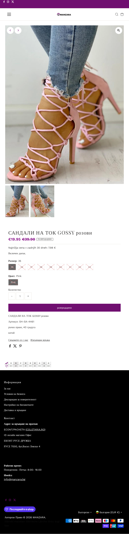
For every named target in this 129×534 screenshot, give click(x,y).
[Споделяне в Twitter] (15, 346)
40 (60, 267)
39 (50, 267)
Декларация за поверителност (20, 399)
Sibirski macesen (15, 521)
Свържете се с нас (18, 340)
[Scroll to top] (123, 528)
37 (31, 267)
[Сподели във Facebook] (10, 346)
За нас (7, 388)
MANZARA (39, 517)
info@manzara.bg (14, 479)
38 (41, 267)
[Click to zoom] (118, 30)
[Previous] (10, 30)
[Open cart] (122, 14)
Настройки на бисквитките (19, 404)
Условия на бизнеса (14, 393)
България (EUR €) (110, 512)
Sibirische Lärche (36, 521)
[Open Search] (116, 14)
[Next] (18, 30)
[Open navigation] (19, 14)
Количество (14, 289)
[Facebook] (4, 4)
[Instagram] (8, 4)
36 (21, 267)
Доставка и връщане (15, 410)
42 (79, 267)
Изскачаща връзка (40, 340)
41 (70, 267)
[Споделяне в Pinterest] (20, 346)
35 (12, 267)
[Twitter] (13, 4)
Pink (13, 282)
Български (83, 512)
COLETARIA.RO (35, 429)
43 (89, 267)
